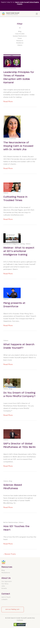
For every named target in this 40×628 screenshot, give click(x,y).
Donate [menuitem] (4, 588)
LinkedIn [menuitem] (4, 599)
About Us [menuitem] (6, 578)
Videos (19, 45)
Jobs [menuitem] (3, 586)
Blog (19, 31)
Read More (8, 101)
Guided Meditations (20, 36)
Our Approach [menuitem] (6, 581)
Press (20, 38)
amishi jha (12, 68)
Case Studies (19, 34)
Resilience (19, 43)
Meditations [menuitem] (5, 572)
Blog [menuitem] (3, 570)
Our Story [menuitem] (4, 584)
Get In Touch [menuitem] (6, 597)
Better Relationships (10, 522)
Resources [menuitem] (6, 567)
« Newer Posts (9, 554)
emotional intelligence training (14, 244)
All (19, 28)
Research (19, 40)
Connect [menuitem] (5, 594)
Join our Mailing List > (12, 609)
